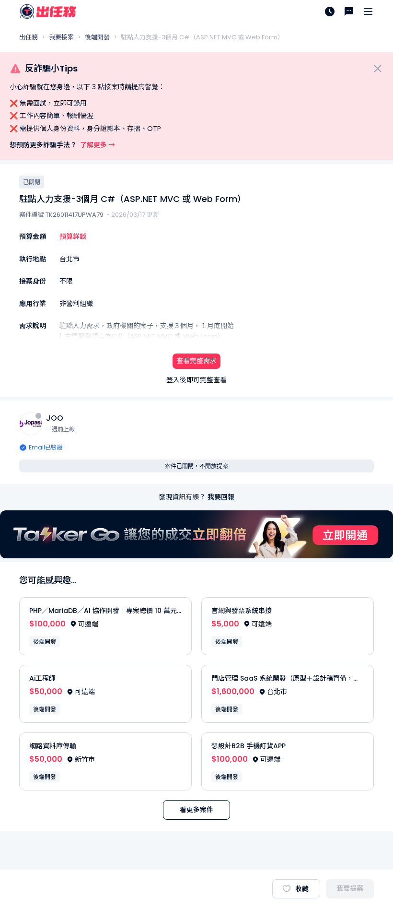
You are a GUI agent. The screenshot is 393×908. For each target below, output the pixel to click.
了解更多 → (97, 145)
